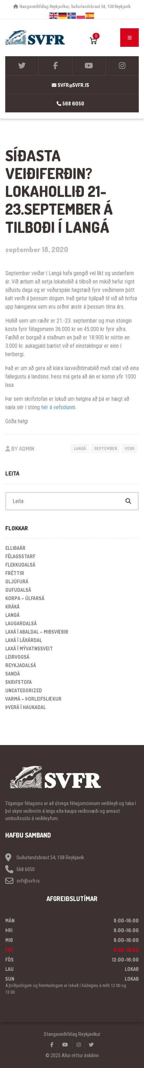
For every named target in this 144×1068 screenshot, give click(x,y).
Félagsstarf (20, 556)
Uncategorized (23, 690)
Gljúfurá (16, 581)
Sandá (12, 674)
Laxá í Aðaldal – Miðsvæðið (36, 632)
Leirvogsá (17, 657)
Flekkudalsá (20, 565)
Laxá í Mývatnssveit (29, 648)
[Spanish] (90, 15)
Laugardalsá (21, 623)
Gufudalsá (18, 590)
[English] (53, 15)
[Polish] (81, 15)
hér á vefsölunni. (58, 407)
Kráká (12, 607)
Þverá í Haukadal (25, 707)
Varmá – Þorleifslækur (33, 699)
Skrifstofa (18, 682)
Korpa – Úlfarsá (24, 598)
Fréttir (14, 573)
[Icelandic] (72, 15)
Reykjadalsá (20, 665)
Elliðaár (15, 548)
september (105, 448)
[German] (62, 15)
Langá (80, 448)
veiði (129, 448)
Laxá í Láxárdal (23, 640)
